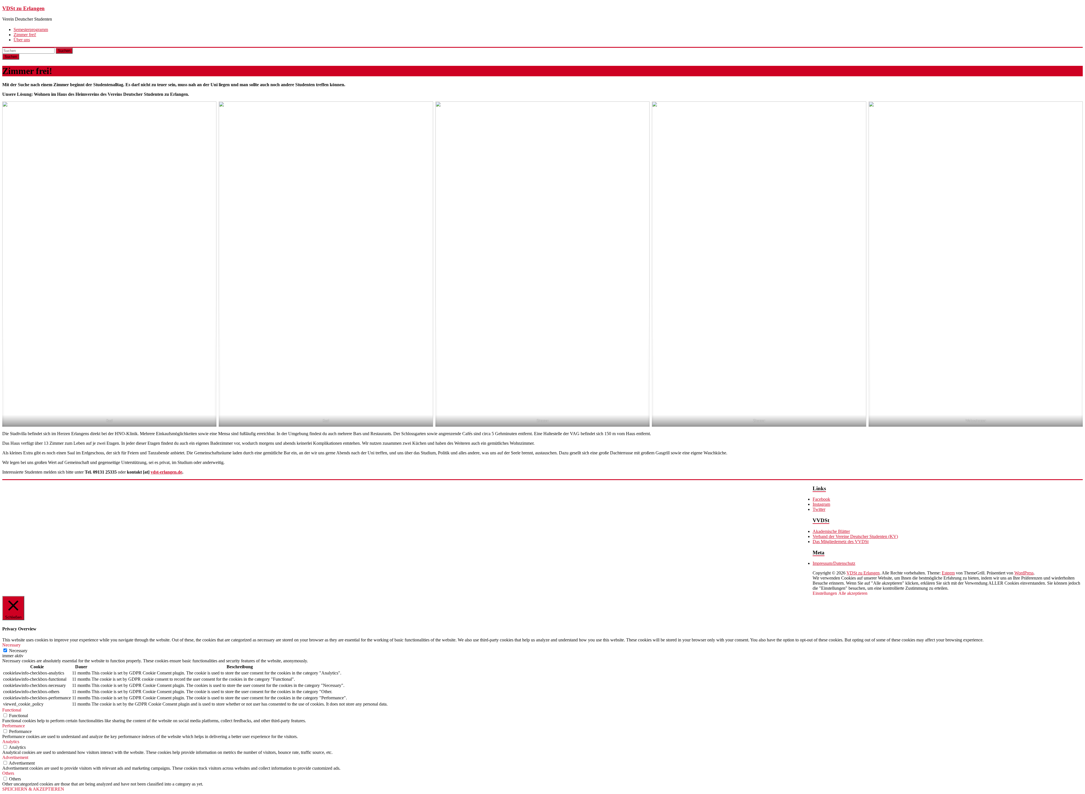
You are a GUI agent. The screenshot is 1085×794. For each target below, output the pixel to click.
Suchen (64, 51)
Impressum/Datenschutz (834, 563)
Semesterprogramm (31, 29)
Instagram (821, 504)
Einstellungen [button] (825, 593)
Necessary (18, 650)
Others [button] (8, 773)
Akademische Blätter (831, 531)
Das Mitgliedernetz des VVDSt (841, 541)
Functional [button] (11, 710)
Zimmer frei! (25, 34)
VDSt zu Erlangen (23, 8)
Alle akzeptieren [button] (852, 593)
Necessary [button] (11, 645)
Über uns (22, 39)
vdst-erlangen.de (166, 472)
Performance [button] (13, 725)
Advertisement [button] (15, 757)
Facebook (821, 499)
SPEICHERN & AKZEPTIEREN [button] (33, 789)
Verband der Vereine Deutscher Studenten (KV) (855, 536)
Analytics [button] (10, 741)
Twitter (819, 509)
